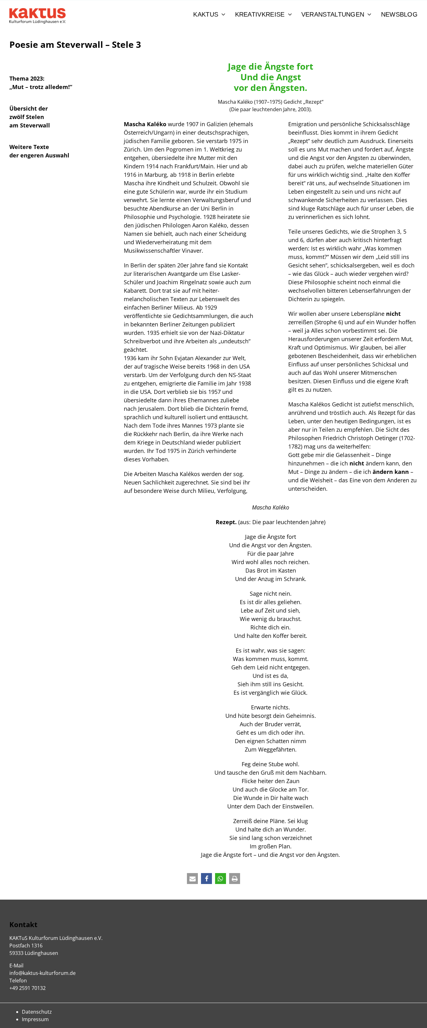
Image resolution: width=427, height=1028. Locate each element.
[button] (192, 878)
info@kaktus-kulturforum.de (42, 973)
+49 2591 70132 (27, 988)
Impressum (35, 1019)
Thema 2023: (26, 78)
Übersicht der (28, 108)
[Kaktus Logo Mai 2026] (37, 10)
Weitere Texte (29, 147)
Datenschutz (37, 1011)
